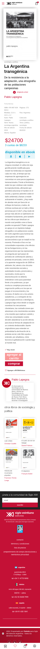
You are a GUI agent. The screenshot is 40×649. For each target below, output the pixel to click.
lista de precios (20, 548)
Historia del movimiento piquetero (8, 473)
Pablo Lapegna (13, 96)
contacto (20, 540)
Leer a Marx (8, 441)
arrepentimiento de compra (14, 552)
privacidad (25, 555)
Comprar (14, 363)
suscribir (20, 505)
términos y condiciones (20, 544)
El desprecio (26, 471)
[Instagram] (9, 642)
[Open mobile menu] (3, 3)
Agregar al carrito (14, 356)
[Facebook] (20, 642)
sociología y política (11, 62)
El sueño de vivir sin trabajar (28, 442)
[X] (15, 642)
